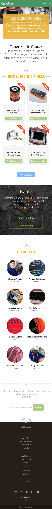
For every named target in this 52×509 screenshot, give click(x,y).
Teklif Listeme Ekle (14, 118)
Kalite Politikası (26, 441)
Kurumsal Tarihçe (26, 438)
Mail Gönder (26, 459)
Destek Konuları (26, 456)
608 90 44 (26, 497)
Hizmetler (26, 448)
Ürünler (26, 474)
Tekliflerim (26, 470)
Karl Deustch (26, 427)
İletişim (26, 462)
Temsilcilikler (26, 444)
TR (23, 481)
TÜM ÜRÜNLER (26, 174)
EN (28, 481)
